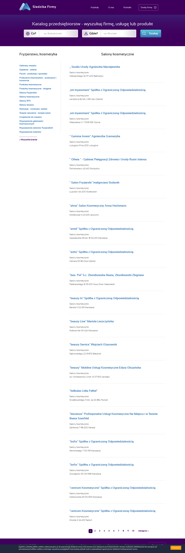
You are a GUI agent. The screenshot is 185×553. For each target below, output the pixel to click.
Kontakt (127, 7)
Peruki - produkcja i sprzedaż (33, 74)
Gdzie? (93, 33)
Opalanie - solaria (28, 69)
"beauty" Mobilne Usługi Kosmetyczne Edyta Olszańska (105, 367)
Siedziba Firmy (37, 6)
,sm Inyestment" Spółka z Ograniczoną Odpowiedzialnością (107, 90)
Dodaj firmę (146, 7)
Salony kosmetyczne (79, 72)
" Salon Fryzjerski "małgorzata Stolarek (94, 182)
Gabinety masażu (27, 65)
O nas (111, 7)
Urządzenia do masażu (30, 117)
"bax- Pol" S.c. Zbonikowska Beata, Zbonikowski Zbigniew (106, 275)
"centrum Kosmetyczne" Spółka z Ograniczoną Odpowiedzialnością (112, 487)
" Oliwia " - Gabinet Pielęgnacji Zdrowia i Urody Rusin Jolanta (108, 159)
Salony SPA (25, 101)
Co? (33, 33)
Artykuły (95, 7)
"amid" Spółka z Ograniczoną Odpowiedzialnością (101, 228)
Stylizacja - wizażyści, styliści (33, 109)
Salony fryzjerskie (28, 92)
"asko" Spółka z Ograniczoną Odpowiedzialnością (101, 252)
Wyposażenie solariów (30, 132)
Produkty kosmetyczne (30, 84)
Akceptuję (176, 548)
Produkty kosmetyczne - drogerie (35, 88)
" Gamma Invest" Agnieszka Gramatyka (94, 136)
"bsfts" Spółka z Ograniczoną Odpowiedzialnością (101, 441)
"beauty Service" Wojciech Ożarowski (93, 344)
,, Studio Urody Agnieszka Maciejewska (94, 66)
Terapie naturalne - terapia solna (35, 113)
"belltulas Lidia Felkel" (83, 390)
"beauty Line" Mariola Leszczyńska (91, 321)
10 (133, 531)
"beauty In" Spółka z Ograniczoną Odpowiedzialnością (104, 298)
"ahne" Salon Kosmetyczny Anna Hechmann (97, 205)
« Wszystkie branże (28, 140)
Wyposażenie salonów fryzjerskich (36, 128)
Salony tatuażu (26, 105)
